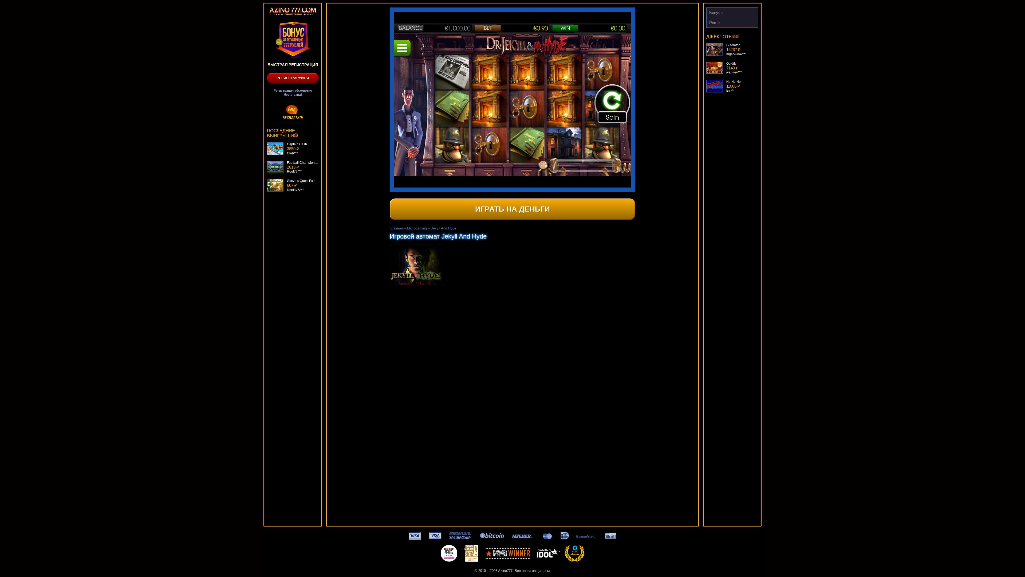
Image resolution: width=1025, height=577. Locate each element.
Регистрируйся (293, 78)
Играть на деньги (512, 209)
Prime (714, 22)
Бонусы (716, 12)
